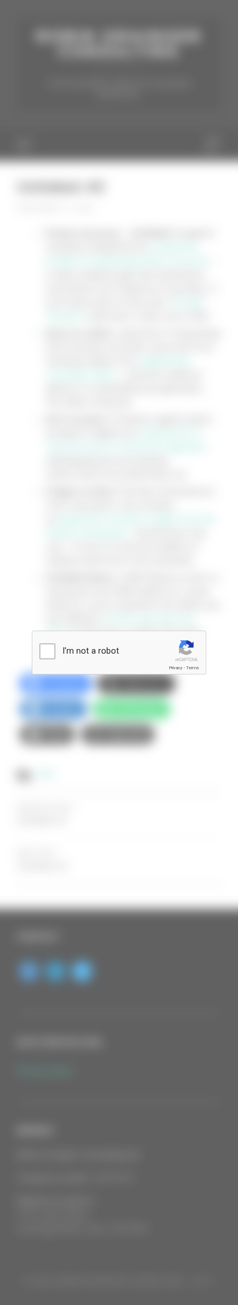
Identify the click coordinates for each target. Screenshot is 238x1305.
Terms (192, 667)
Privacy (176, 667)
